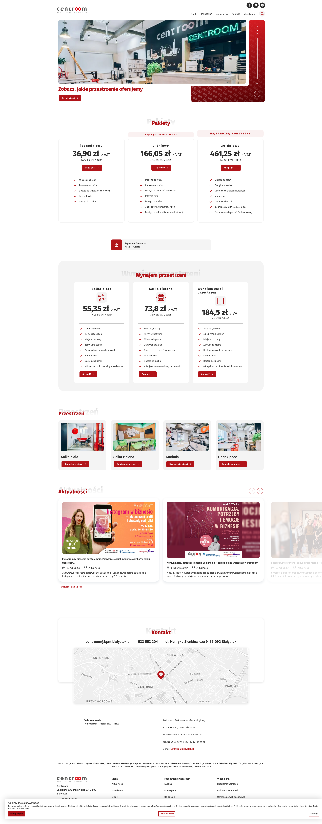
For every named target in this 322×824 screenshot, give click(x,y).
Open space (170, 790)
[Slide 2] (257, 30)
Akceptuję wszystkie (16, 814)
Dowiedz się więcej (74, 464)
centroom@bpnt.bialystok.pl (108, 642)
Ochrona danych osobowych (231, 797)
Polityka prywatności (227, 790)
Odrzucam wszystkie (167, 814)
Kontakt (236, 14)
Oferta (194, 14)
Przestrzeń (206, 14)
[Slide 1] (257, 27)
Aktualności (222, 14)
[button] (260, 491)
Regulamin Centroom (227, 784)
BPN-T (115, 797)
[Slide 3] (257, 34)
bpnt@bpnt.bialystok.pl (182, 749)
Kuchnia (168, 784)
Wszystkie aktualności (71, 587)
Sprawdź (87, 374)
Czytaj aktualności (71, 98)
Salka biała (169, 797)
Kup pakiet (90, 168)
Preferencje (313, 814)
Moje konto (249, 14)
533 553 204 (148, 642)
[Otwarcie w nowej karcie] (161, 675)
